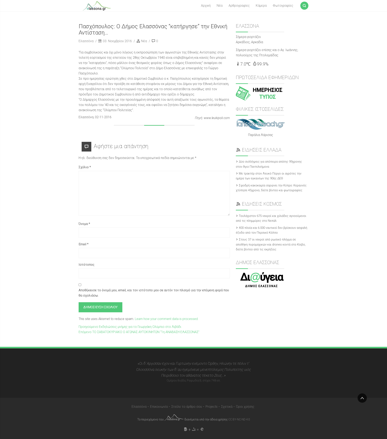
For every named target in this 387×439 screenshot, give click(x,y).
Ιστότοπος (87, 265)
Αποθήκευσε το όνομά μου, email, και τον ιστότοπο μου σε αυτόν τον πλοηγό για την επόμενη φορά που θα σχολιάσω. (154, 292)
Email (83, 244)
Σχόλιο (85, 167)
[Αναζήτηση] (304, 5)
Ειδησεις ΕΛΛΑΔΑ (261, 150)
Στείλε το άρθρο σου (186, 407)
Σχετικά (226, 407)
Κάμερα (261, 5)
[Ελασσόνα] (97, 5)
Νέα (220, 5)
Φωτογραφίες (283, 5)
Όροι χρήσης (245, 407)
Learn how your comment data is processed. (167, 319)
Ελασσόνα (86, 41)
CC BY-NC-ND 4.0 (239, 419)
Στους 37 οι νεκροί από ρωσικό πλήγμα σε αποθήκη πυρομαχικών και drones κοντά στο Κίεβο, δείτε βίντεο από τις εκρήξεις (271, 244)
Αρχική (206, 5)
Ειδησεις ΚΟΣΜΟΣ (262, 204)
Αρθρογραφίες (239, 5)
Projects (211, 407)
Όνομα (84, 224)
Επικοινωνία (159, 407)
